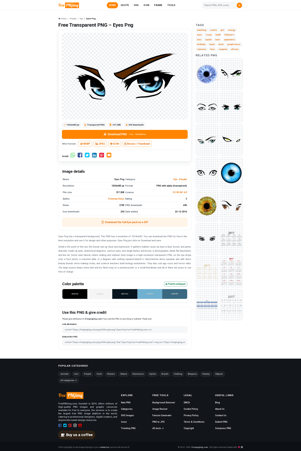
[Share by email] (109, 156)
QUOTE (125, 5)
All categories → (69, 380)
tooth (218, 35)
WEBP (86, 143)
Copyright (189, 428)
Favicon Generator (162, 415)
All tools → (158, 428)
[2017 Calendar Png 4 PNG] (207, 304)
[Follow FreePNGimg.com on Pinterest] (70, 425)
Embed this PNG (69, 337)
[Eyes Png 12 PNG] (207, 107)
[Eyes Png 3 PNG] (231, 140)
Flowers (111, 374)
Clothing (178, 374)
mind (220, 44)
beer (217, 39)
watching (201, 30)
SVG (136, 5)
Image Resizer (160, 409)
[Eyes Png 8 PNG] (231, 74)
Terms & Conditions (194, 422)
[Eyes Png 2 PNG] (207, 173)
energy (231, 30)
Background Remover (163, 402)
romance (201, 49)
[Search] (239, 5)
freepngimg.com (200, 447)
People (183, 179)
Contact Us (220, 415)
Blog (217, 402)
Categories (126, 409)
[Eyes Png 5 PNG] (231, 173)
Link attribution (69, 324)
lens (199, 39)
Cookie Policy (191, 409)
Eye (175, 179)
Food (99, 374)
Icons (124, 422)
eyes (199, 35)
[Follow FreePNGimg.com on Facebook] (60, 425)
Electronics (138, 374)
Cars (76, 374)
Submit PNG (221, 422)
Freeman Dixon (116, 198)
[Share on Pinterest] (101, 156)
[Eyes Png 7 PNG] (231, 206)
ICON (146, 5)
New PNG (126, 402)
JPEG (101, 143)
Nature (123, 374)
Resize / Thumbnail (138, 143)
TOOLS (171, 5)
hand (211, 44)
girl (222, 30)
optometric (229, 39)
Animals (65, 374)
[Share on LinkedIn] (94, 156)
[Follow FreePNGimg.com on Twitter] (65, 425)
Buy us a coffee (79, 435)
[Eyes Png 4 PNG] (207, 206)
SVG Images (127, 415)
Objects (219, 374)
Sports (152, 374)
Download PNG (127, 134)
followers (229, 35)
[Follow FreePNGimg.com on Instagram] (75, 425)
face (212, 49)
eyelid (208, 39)
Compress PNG (223, 428)
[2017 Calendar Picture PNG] (231, 239)
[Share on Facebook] (80, 156)
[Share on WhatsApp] (73, 156)
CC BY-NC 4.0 (180, 192)
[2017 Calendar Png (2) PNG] (231, 271)
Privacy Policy (191, 415)
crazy (209, 35)
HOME (112, 5)
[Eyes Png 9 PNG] (207, 74)
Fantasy (206, 374)
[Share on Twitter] (87, 156)
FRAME (158, 5)
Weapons (192, 374)
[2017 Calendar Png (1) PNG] (207, 271)
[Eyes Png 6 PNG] (207, 239)
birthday (201, 44)
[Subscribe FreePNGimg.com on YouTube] (80, 425)
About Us (219, 409)
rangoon (223, 49)
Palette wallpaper (176, 284)
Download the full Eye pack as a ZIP (126, 222)
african (234, 49)
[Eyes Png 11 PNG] (231, 107)
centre (213, 30)
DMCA (187, 402)
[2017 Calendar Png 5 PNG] (231, 304)
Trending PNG (128, 428)
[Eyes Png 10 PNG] (207, 140)
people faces (233, 44)
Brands (164, 374)
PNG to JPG (158, 422)
